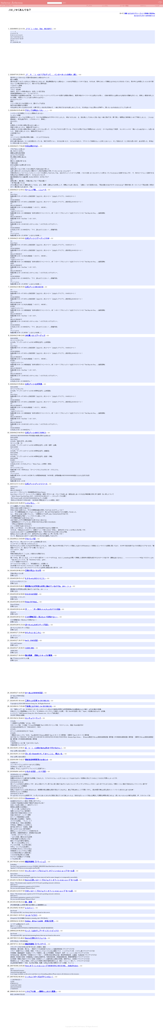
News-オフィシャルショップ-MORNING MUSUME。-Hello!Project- (51, 966)
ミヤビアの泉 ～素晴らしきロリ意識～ (41, 991)
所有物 (146, 13)
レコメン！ (29, 908)
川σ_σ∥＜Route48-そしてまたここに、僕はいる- (44, 754)
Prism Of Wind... (31, 602)
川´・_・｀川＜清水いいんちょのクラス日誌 (42, 609)
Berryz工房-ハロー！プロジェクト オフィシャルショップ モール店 (51, 880)
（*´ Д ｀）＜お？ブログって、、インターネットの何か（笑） (51, 74)
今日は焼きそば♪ (31, 146)
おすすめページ (150, 15)
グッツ (142, 13)
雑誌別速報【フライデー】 (35, 944)
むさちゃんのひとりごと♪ (35, 578)
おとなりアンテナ (139, 15)
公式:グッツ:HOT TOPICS (35, 433)
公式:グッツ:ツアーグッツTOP (37, 238)
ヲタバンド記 (30, 539)
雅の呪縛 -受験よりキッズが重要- (39, 655)
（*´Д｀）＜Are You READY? (38, 29)
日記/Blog (152, 13)
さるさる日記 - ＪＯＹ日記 (35, 771)
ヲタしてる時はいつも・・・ (36, 110)
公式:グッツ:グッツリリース (36, 484)
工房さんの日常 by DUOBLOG (37, 701)
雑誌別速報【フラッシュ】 (35, 862)
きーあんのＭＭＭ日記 (34, 693)
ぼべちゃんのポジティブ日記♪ (37, 625)
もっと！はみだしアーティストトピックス (42, 931)
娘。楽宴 (28, 902)
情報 (126, 13)
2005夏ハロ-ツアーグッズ (35, 335)
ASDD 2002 (29, 648)
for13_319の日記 (31, 640)
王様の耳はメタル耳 (33, 570)
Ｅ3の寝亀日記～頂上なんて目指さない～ (41, 617)
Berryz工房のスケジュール (35, 938)
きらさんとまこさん (33, 633)
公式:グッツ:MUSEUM (34, 287)
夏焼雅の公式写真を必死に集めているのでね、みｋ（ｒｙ (48, 586)
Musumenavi (30, 798)
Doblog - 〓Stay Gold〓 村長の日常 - (40, 921)
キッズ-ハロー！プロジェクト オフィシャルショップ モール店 (49, 871)
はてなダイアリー (133, 13)
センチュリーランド (33, 718)
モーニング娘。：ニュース (35, 190)
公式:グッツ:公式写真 (33, 384)
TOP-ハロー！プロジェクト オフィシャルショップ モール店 (49, 891)
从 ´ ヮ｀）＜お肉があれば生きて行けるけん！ (43, 748)
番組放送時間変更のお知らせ (36, 760)
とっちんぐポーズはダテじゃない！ (39, 977)
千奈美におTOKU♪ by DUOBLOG (38, 706)
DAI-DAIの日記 (31, 594)
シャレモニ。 (30, 503)
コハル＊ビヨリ (31, 915)
